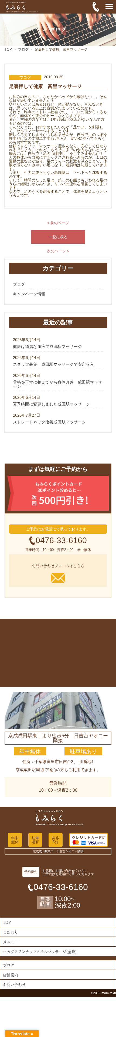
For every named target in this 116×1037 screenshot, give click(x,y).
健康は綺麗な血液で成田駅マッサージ (47, 346)
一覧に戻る (58, 237)
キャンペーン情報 (29, 294)
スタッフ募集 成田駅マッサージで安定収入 (53, 364)
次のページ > (58, 251)
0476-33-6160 (61, 540)
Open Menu (109, 7)
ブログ (23, 49)
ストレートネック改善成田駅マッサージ (49, 422)
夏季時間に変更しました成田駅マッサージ (51, 404)
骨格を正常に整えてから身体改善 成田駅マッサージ (57, 384)
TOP (8, 49)
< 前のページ (58, 223)
